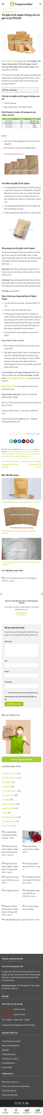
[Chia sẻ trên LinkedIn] (32, 441)
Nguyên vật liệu (8, 808)
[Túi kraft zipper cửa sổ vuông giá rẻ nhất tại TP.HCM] (21, 518)
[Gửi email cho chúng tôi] (27, 1103)
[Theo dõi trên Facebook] (16, 1103)
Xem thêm (21, 613)
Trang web (8, 682)
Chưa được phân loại (10, 778)
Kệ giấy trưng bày (9, 804)
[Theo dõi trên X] (23, 1103)
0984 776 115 (7, 1014)
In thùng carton (8, 795)
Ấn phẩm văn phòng (10, 773)
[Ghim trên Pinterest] (28, 441)
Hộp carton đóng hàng (10, 1045)
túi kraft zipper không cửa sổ (23, 454)
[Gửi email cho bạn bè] (23, 441)
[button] (3, 4)
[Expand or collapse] (35, 90)
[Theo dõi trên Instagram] (19, 1103)
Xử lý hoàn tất (7, 826)
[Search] (40, 4)
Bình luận (8, 641)
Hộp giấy (5, 1050)
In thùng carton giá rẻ (10, 1058)
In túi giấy (6, 799)
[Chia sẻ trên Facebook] (15, 441)
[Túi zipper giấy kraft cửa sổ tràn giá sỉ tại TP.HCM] (21, 489)
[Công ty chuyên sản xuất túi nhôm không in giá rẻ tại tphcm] (21, 549)
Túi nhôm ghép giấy (9, 817)
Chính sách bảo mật (9, 1095)
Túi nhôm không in (9, 12)
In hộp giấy (6, 786)
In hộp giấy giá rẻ (8, 1063)
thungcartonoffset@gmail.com (14, 1025)
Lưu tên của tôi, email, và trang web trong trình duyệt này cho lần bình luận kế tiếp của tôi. (21, 696)
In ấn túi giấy (7, 1067)
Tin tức (4, 813)
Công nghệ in (7, 782)
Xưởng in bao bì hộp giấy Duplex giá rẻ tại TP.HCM (31, 464)
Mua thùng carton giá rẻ (11, 1041)
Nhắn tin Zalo (19, 1009)
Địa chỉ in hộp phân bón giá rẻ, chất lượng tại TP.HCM (21, 602)
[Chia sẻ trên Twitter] (19, 441)
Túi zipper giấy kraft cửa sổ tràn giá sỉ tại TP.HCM (21, 502)
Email (7, 671)
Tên (6, 661)
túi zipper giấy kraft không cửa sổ (20, 456)
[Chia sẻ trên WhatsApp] (11, 441)
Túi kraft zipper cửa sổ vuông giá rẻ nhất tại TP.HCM (10, 464)
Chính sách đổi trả (9, 1090)
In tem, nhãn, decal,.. (9, 791)
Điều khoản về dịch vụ (10, 1082)
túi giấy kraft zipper (13, 452)
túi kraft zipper (8, 454)
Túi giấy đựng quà (9, 1054)
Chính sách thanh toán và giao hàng (16, 1086)
